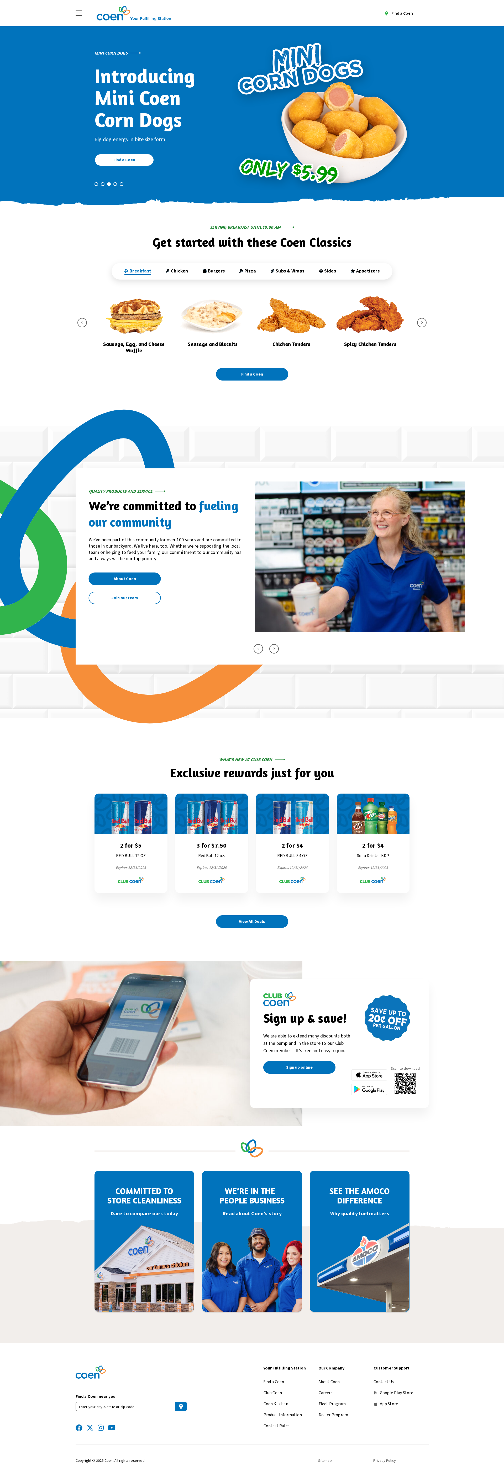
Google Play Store (396, 1386)
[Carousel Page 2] (102, 184)
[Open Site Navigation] (79, 13)
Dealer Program (333, 1408)
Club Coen (273, 1386)
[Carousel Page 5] (121, 184)
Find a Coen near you (96, 1390)
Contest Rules (277, 1419)
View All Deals (252, 915)
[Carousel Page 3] (109, 184)
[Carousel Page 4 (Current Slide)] (115, 184)
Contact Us (384, 1375)
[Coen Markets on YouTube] (112, 1421)
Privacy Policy (384, 1454)
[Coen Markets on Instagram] (101, 1421)
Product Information (283, 1408)
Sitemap (325, 1454)
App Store (389, 1397)
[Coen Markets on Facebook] (79, 1421)
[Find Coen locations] (181, 1400)
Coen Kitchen (276, 1397)
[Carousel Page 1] (96, 184)
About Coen (329, 1375)
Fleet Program (332, 1397)
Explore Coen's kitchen (125, 592)
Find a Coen (402, 13)
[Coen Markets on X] (90, 1421)
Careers (326, 1386)
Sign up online (299, 1061)
